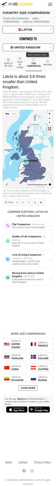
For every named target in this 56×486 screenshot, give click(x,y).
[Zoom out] (49, 118)
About (8, 462)
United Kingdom (39, 190)
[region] (28, 149)
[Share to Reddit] (41, 202)
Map (7, 113)
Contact (23, 462)
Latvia (5, 193)
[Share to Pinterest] (29, 202)
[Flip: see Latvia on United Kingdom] (6, 184)
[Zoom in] (49, 113)
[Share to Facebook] (16, 202)
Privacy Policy (42, 462)
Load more (28, 388)
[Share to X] (23, 202)
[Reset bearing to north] (49, 122)
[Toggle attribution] (50, 184)
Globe (14, 113)
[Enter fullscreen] (49, 129)
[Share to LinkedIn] (35, 202)
